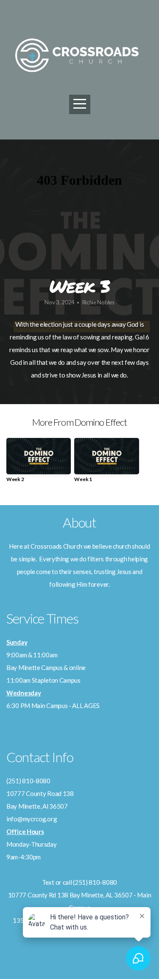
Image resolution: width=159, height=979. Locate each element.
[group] (38, 463)
